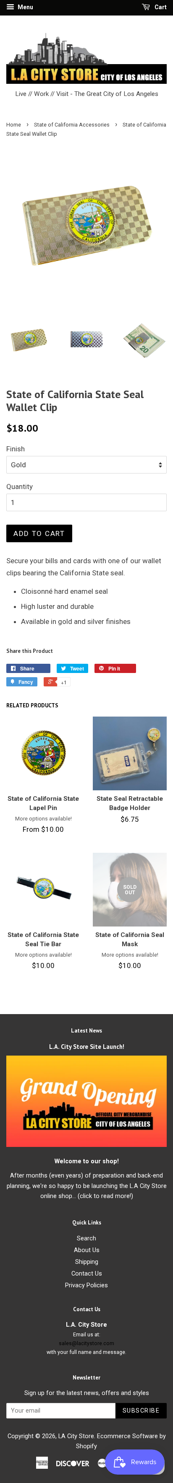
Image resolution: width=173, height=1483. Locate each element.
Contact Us (86, 1273)
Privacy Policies (86, 1285)
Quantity (19, 486)
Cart (160, 7)
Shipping (86, 1262)
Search (86, 1238)
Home (13, 125)
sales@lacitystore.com (86, 1343)
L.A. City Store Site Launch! (86, 1047)
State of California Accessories (72, 125)
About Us (87, 1250)
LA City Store (76, 1436)
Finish (15, 449)
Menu (24, 7)
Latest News (86, 1030)
